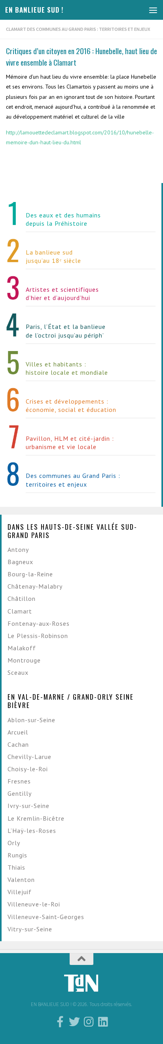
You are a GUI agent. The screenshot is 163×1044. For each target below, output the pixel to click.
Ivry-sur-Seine (28, 806)
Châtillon (22, 598)
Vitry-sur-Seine (30, 929)
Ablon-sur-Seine (31, 720)
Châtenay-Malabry (35, 586)
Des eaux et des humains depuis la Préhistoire (63, 219)
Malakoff (22, 648)
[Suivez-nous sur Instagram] (88, 1021)
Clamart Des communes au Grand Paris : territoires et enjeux (78, 29)
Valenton (21, 880)
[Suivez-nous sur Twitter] (74, 1021)
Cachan (18, 744)
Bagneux (20, 562)
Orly (14, 843)
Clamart (20, 611)
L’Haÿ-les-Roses (32, 830)
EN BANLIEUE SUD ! (34, 10)
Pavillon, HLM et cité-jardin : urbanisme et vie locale (70, 442)
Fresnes (19, 781)
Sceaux (18, 672)
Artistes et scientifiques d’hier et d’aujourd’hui (62, 293)
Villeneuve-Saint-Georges (46, 917)
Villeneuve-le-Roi (34, 904)
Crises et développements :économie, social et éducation (71, 405)
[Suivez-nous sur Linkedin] (102, 1021)
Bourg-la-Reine (30, 574)
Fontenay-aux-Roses (39, 623)
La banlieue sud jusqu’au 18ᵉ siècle (53, 256)
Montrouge (24, 660)
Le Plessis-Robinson (38, 636)
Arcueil (18, 732)
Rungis (17, 855)
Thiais (16, 867)
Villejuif (20, 892)
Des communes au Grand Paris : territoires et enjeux (73, 480)
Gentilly (20, 793)
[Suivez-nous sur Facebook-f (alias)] (60, 1021)
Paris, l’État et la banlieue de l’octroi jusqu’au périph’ (66, 331)
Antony (18, 549)
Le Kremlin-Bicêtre (36, 818)
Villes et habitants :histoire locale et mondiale (67, 368)
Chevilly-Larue (29, 757)
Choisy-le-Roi (28, 769)
